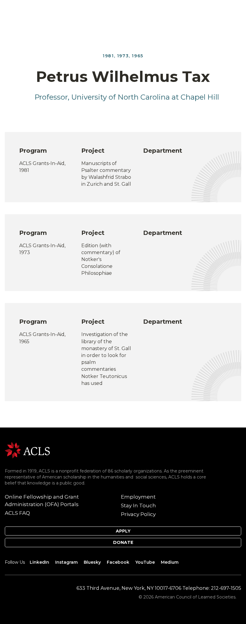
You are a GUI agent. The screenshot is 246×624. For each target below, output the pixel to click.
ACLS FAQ (17, 513)
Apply (123, 531)
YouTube (145, 562)
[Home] (27, 449)
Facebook (118, 562)
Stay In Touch (138, 505)
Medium (169, 562)
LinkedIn (39, 562)
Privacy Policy (138, 514)
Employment (138, 497)
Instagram (66, 562)
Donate (123, 542)
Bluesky (92, 562)
